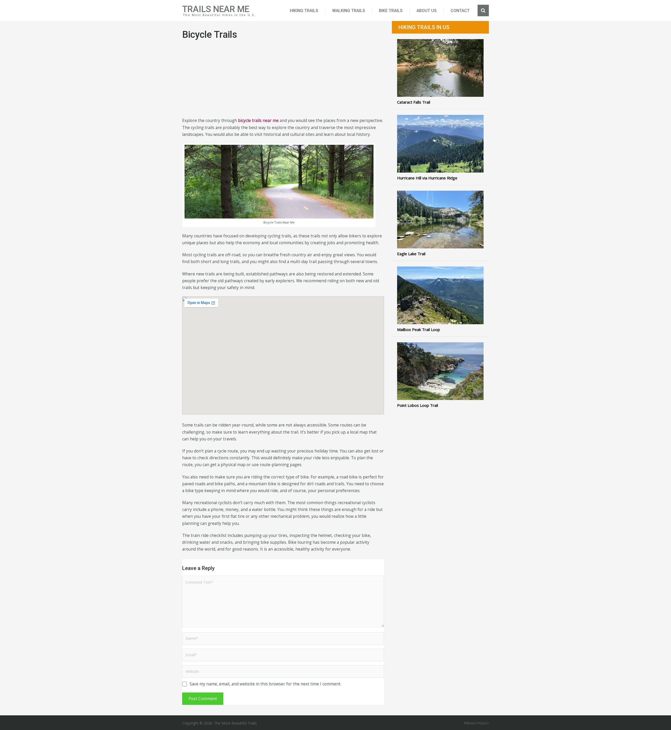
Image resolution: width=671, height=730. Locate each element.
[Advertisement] (283, 80)
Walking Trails (348, 10)
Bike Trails (391, 10)
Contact (460, 10)
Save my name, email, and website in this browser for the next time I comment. (265, 684)
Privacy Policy (476, 723)
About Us (426, 10)
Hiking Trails (304, 10)
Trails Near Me (215, 9)
